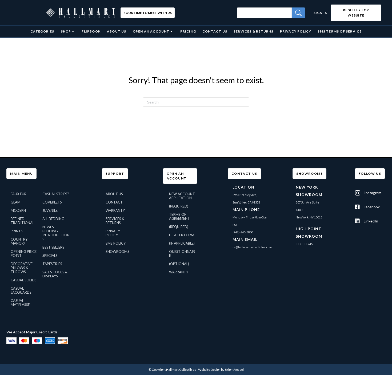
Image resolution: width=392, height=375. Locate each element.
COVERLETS (52, 202)
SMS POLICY (116, 243)
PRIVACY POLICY (113, 233)
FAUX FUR (18, 194)
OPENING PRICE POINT (24, 253)
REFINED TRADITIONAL (22, 221)
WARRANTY (115, 210)
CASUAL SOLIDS (24, 280)
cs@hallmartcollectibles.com (252, 247)
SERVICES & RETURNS (115, 221)
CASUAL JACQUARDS (21, 290)
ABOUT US (114, 194)
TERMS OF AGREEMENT (179, 216)
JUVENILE (50, 210)
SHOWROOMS (117, 251)
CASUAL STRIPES (56, 194)
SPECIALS (50, 255)
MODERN (18, 210)
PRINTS (17, 231)
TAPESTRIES (52, 264)
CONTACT (114, 202)
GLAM (16, 202)
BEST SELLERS (53, 247)
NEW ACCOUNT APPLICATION (182, 196)
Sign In (320, 13)
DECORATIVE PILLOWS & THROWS (22, 268)
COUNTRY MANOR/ (19, 241)
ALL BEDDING (53, 219)
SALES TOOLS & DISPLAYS (54, 274)
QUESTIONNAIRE (182, 253)
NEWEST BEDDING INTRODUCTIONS (56, 233)
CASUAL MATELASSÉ (20, 302)
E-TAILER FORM (181, 235)
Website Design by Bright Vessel (221, 370)
